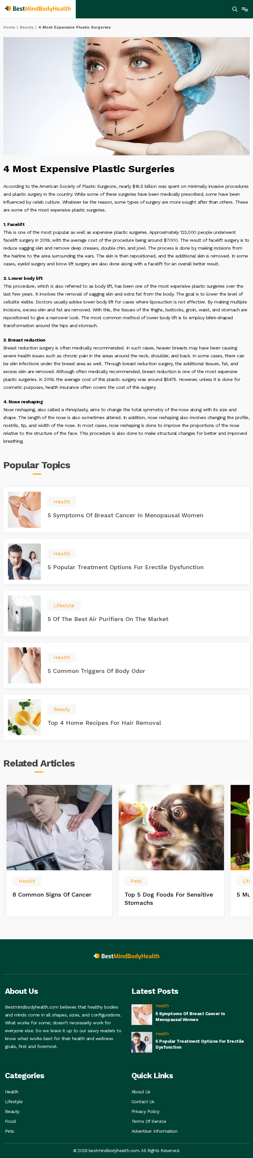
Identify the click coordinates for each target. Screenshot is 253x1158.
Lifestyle (13, 1101)
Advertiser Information (154, 1131)
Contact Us (143, 1101)
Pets (9, 1131)
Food (10, 1121)
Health (11, 1091)
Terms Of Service (148, 1121)
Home (9, 27)
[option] (59, 850)
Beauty (27, 27)
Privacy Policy (145, 1111)
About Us (141, 1091)
